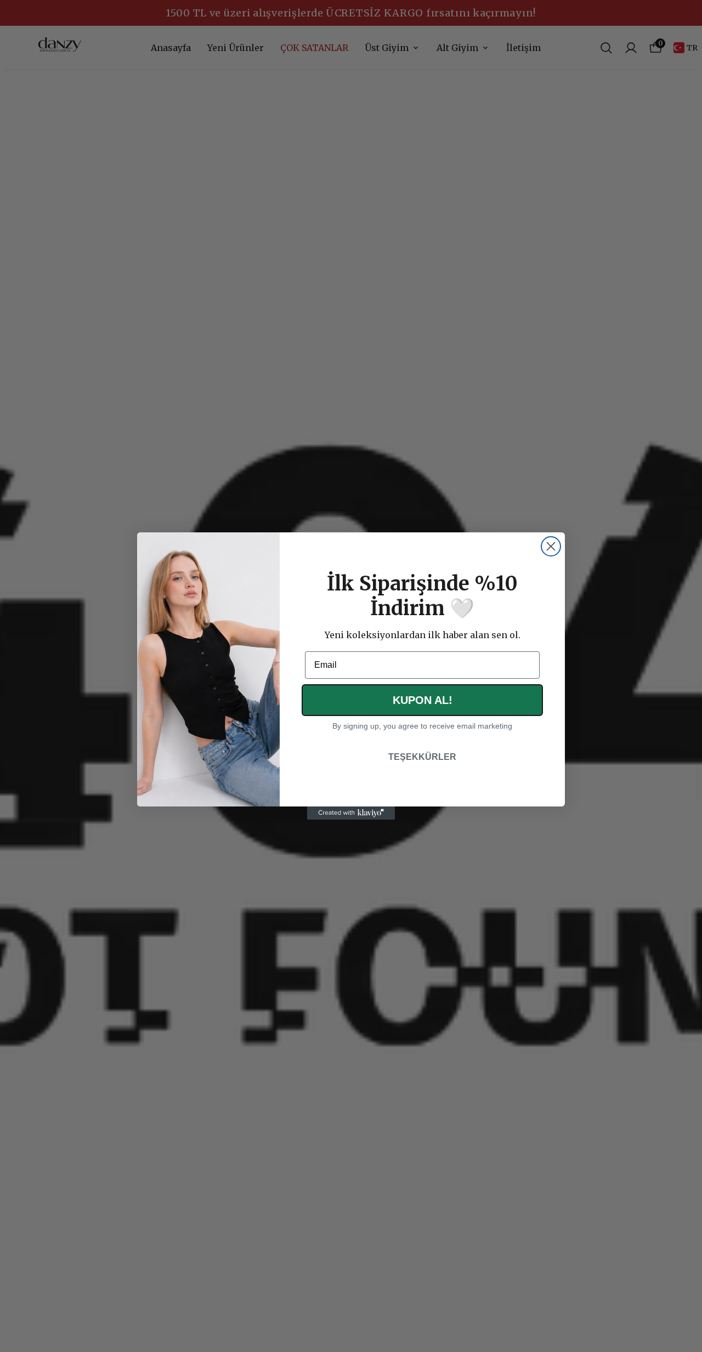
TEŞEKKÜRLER (422, 757)
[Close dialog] (551, 546)
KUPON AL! (422, 700)
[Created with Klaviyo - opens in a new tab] (351, 813)
